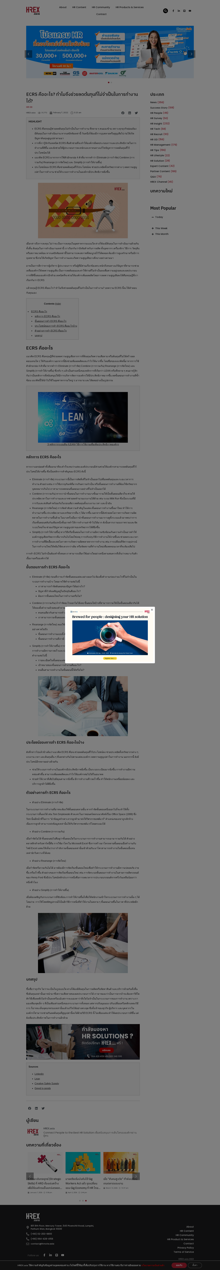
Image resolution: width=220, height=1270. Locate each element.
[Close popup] (152, 609)
